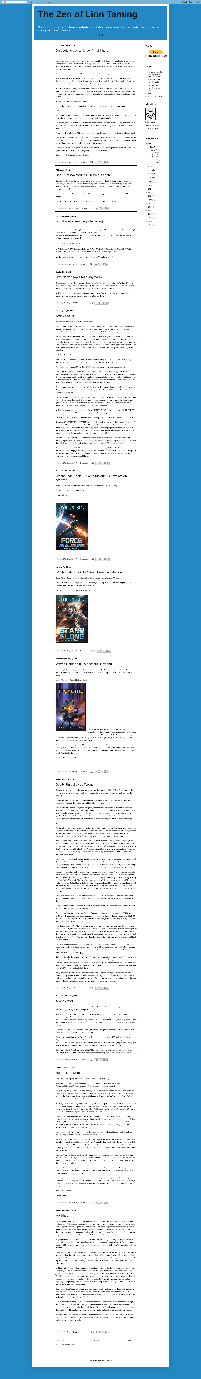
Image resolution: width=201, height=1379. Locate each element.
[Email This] (96, 162)
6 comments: (84, 559)
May (152, 166)
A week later (64, 1001)
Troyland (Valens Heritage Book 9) (75, 680)
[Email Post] (91, 162)
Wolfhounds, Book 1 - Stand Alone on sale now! (89, 572)
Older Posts (132, 1340)
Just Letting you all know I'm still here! (82, 50)
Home (96, 1340)
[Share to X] (101, 162)
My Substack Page (154, 82)
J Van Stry (152, 122)
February (153, 177)
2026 (150, 144)
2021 (150, 196)
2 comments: (83, 162)
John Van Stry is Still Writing (155, 161)
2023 (150, 189)
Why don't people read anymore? (79, 277)
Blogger (110, 1360)
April (152, 170)
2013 (150, 224)
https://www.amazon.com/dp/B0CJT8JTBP (73, 590)
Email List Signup (154, 79)
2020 (150, 199)
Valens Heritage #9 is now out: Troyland (84, 664)
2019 (150, 203)
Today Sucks (65, 316)
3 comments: (84, 208)
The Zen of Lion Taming (88, 14)
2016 (150, 214)
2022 (150, 192)
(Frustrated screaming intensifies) (79, 221)
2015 (150, 217)
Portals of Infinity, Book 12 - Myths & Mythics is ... (156, 153)
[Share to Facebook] (104, 162)
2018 (150, 207)
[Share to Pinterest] (107, 162)
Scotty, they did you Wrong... (76, 784)
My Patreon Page (154, 85)
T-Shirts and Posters (155, 96)
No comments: (85, 651)
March (152, 173)
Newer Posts (60, 1340)
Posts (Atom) (70, 1344)
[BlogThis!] (99, 162)
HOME (100, 35)
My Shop (62, 1215)
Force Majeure (61, 495)
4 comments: (83, 988)
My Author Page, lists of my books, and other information (155, 74)
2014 (150, 221)
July (151, 147)
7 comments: (84, 463)
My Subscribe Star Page (154, 89)
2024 (150, 185)
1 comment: (83, 264)
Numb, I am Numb (69, 1073)
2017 (150, 210)
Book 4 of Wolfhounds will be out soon (83, 175)
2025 (150, 181)
